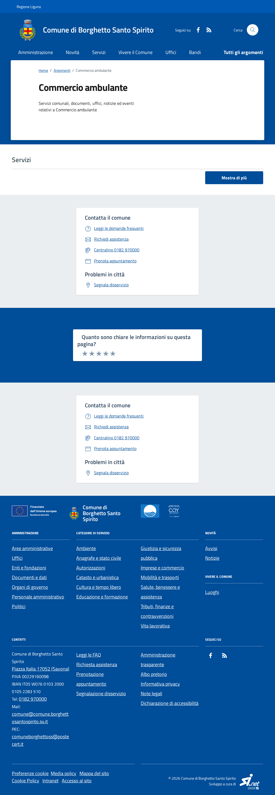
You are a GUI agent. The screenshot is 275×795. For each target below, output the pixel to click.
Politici (19, 606)
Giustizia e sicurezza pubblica (161, 553)
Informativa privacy (160, 683)
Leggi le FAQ (88, 654)
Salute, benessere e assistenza (160, 591)
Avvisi (211, 548)
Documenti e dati (29, 577)
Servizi (99, 52)
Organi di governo (30, 587)
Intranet (50, 780)
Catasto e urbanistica (97, 577)
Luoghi (212, 592)
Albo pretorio (154, 674)
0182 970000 (33, 699)
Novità (72, 52)
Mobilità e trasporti (160, 577)
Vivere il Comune (135, 52)
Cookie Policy (25, 780)
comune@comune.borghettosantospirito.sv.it (40, 717)
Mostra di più (234, 177)
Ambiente (86, 548)
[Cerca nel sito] (252, 30)
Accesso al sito (77, 780)
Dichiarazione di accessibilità (169, 703)
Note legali (151, 693)
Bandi (195, 52)
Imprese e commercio (162, 567)
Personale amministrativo (38, 596)
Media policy (63, 773)
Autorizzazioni (90, 567)
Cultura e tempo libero (98, 587)
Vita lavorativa (155, 625)
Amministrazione (35, 52)
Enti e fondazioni (29, 567)
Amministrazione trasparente (158, 659)
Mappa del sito (94, 773)
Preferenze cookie (30, 773)
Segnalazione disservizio (101, 693)
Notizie (212, 558)
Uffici (170, 52)
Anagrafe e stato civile (98, 558)
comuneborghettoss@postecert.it (40, 740)
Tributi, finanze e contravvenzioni (157, 611)
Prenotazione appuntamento (91, 679)
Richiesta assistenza (96, 664)
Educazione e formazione (102, 596)
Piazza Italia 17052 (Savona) (40, 668)
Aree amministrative (32, 548)
